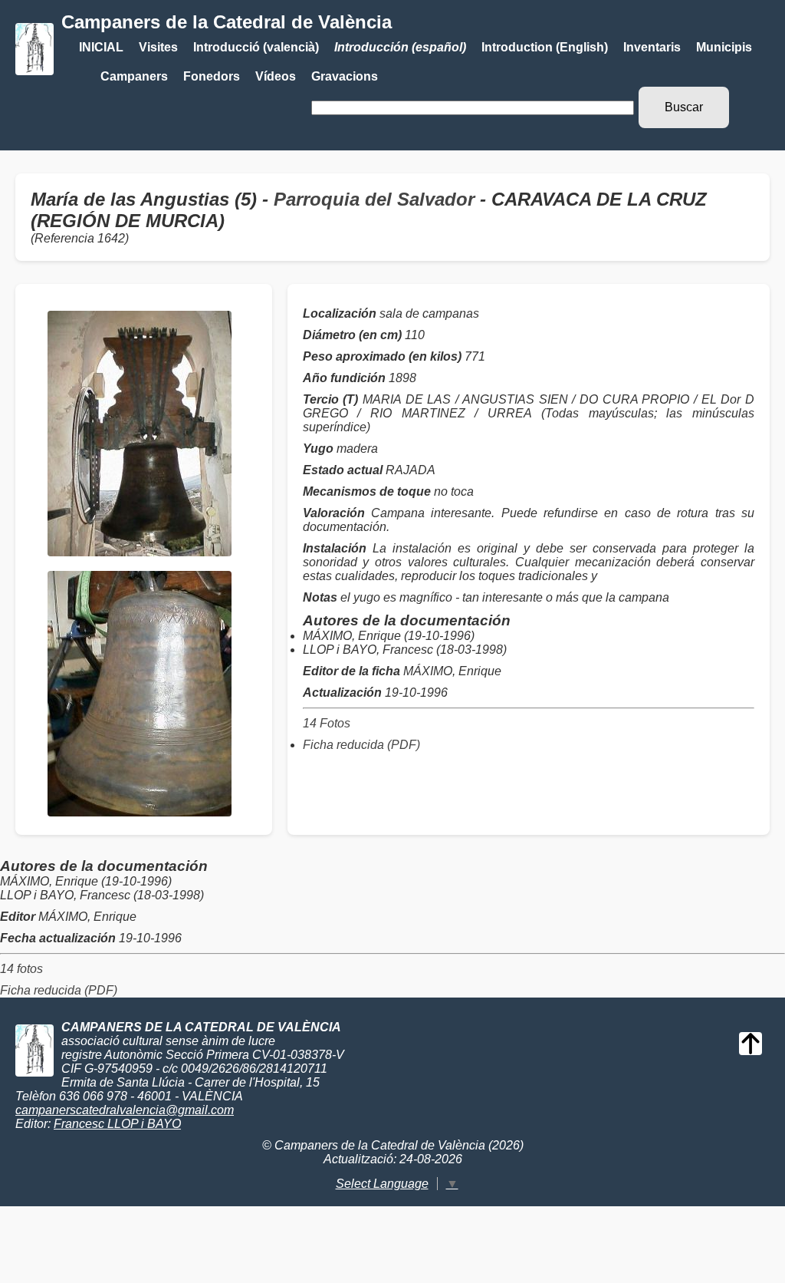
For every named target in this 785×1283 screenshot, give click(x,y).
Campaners (134, 76)
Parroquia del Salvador (374, 199)
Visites (158, 47)
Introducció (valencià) (256, 47)
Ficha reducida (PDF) (361, 744)
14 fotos (21, 968)
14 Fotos (326, 723)
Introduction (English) (544, 47)
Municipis (724, 47)
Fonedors (211, 76)
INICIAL (101, 47)
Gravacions (344, 76)
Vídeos (275, 76)
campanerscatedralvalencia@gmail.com (124, 1109)
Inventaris (652, 47)
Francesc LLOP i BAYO (117, 1123)
